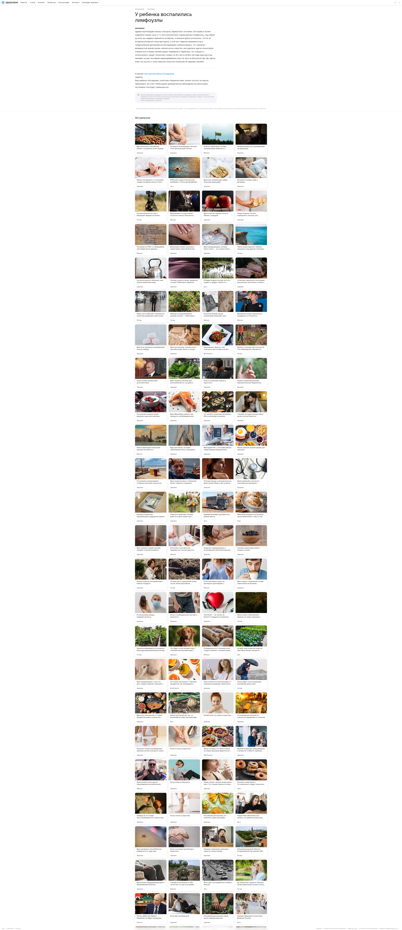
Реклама (18, 928)
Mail (3, 928)
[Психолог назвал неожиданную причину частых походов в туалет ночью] (150, 741)
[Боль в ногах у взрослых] (184, 808)
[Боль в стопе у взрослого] (184, 741)
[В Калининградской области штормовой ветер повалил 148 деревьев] (251, 842)
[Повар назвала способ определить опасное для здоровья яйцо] (251, 206)
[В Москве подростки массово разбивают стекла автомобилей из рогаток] (184, 173)
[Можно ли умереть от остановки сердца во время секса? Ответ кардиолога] (150, 173)
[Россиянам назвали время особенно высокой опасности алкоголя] (150, 474)
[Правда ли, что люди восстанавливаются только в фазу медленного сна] (150, 808)
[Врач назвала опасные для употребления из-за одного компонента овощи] (184, 373)
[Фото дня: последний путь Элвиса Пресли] (217, 875)
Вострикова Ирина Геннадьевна (159, 74)
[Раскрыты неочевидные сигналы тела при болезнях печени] (184, 139)
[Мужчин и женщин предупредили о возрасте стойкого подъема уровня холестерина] (251, 741)
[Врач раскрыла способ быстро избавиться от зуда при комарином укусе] (150, 842)
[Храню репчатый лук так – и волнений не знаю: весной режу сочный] (184, 708)
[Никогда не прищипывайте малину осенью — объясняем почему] (184, 306)
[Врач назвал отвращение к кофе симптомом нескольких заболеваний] (251, 574)
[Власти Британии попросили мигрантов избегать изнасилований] (150, 440)
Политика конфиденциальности (388, 928)
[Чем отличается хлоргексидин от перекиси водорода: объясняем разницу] (217, 674)
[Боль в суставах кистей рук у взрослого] (184, 842)
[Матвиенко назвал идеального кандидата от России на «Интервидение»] (251, 306)
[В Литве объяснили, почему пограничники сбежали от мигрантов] (217, 139)
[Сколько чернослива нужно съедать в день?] (251, 541)
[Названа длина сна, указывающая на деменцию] (251, 139)
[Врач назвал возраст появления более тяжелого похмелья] (184, 474)
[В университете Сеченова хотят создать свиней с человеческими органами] (217, 641)
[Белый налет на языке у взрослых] (217, 708)
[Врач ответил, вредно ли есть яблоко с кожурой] (217, 206)
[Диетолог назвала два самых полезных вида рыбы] (217, 173)
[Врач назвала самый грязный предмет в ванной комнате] (150, 541)
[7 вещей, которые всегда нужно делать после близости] (251, 407)
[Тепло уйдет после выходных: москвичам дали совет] (251, 674)
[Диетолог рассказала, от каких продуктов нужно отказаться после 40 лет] (150, 708)
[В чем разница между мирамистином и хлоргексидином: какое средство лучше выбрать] (150, 607)
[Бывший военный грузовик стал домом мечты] (217, 507)
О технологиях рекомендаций (368, 928)
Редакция (319, 928)
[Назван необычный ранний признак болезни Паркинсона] (251, 373)
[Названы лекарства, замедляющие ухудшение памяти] (150, 507)
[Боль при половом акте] (184, 909)
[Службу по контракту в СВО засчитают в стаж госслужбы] (184, 875)
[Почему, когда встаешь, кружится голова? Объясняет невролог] (184, 273)
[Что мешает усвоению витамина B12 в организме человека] (217, 407)
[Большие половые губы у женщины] (251, 173)
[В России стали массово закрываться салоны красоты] (184, 541)
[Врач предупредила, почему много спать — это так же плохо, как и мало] (217, 239)
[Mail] (3, 2)
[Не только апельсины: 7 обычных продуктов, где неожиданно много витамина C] (184, 674)
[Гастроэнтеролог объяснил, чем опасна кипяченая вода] (150, 273)
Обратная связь (352, 928)
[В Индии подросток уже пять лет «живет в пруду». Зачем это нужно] (217, 273)
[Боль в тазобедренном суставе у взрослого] (184, 607)
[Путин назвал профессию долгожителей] (150, 373)
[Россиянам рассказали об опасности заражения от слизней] (251, 708)
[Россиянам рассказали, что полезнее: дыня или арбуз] (217, 808)
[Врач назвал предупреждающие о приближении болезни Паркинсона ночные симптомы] (150, 875)
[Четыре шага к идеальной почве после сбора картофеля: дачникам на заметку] (184, 574)
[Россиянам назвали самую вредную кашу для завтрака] (150, 407)
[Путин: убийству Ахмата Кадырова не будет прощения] (150, 909)
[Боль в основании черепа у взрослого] (217, 373)
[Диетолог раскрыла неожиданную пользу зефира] (150, 340)
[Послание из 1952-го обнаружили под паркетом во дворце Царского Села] (150, 239)
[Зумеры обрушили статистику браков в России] (251, 909)
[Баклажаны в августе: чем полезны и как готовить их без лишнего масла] (217, 340)
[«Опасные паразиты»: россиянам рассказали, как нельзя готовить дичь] (251, 273)
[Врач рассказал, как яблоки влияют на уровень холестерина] (150, 139)
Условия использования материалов (335, 928)
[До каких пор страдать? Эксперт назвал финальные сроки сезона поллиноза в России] (251, 875)
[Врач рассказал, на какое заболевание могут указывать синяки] (184, 440)
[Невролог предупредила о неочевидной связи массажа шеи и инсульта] (217, 541)
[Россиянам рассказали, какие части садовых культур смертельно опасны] (217, 909)
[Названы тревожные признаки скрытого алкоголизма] (217, 842)
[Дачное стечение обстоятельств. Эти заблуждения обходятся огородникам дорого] (251, 340)
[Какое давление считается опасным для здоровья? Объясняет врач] (251, 474)
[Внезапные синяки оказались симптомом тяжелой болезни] (184, 239)
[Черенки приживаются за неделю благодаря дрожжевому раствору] (150, 641)
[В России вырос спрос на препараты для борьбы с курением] (217, 574)
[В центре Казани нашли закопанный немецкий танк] (217, 306)
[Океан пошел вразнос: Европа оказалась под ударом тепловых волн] (251, 239)
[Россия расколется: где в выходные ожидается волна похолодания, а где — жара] (150, 206)
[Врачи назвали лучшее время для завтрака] (251, 440)
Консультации (139, 9)
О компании (10, 928)
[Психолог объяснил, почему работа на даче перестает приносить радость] (184, 507)
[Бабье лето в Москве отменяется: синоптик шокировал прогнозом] (150, 306)
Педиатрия (150, 9)
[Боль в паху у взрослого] (184, 775)
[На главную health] (11, 2)
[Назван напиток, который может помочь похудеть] (150, 574)
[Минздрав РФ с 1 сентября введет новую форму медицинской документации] (217, 440)
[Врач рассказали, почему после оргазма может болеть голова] (184, 340)
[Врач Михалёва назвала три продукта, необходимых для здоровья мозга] (184, 407)
